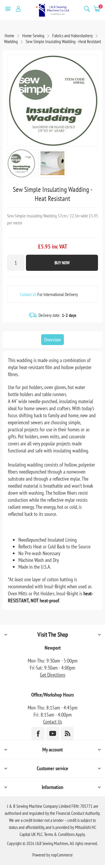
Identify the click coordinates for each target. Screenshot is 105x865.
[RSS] (67, 733)
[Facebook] (38, 733)
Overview (52, 339)
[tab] (52, 339)
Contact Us (28, 294)
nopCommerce (62, 855)
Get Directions (52, 674)
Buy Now (62, 263)
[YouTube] (52, 733)
